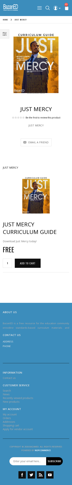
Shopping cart (11, 425)
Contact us (9, 378)
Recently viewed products (18, 398)
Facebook (22, 475)
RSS (40, 475)
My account (10, 414)
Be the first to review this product (43, 117)
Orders (7, 418)
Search (7, 390)
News (6, 394)
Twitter (31, 475)
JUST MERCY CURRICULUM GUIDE (30, 228)
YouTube (50, 475)
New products (11, 401)
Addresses (9, 421)
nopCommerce (43, 450)
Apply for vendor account (18, 429)
